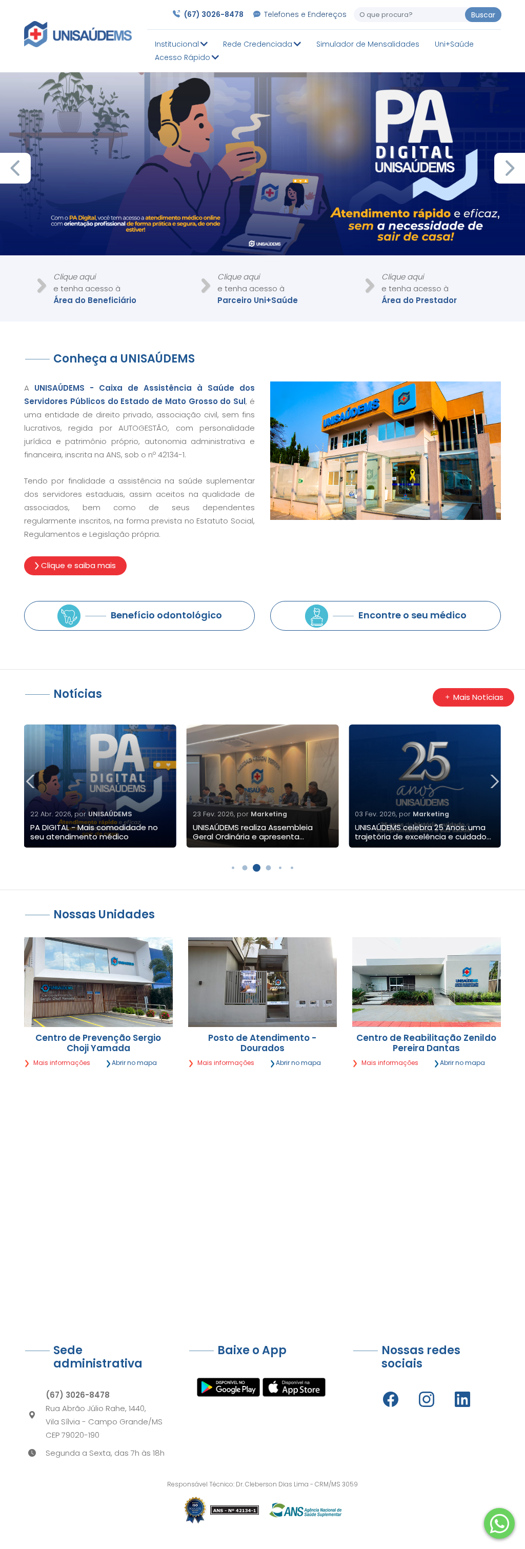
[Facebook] (390, 1399)
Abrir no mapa (133, 1062)
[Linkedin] (462, 1399)
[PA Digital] (262, 163)
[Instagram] (426, 1399)
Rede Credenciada (258, 44)
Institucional (178, 44)
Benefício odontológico (165, 615)
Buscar (483, 15)
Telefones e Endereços (305, 14)
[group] (100, 786)
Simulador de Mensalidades (367, 44)
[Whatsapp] (499, 1523)
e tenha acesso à (94, 288)
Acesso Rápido (183, 57)
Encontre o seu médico (411, 615)
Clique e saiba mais (77, 565)
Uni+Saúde (454, 44)
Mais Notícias (477, 697)
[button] (509, 168)
